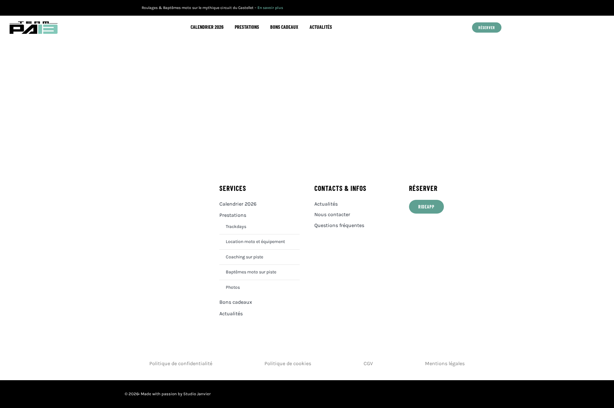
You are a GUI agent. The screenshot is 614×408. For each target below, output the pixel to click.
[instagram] (477, 8)
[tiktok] (487, 8)
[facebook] (458, 8)
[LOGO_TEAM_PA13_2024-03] (34, 24)
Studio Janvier (197, 393)
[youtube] (467, 8)
